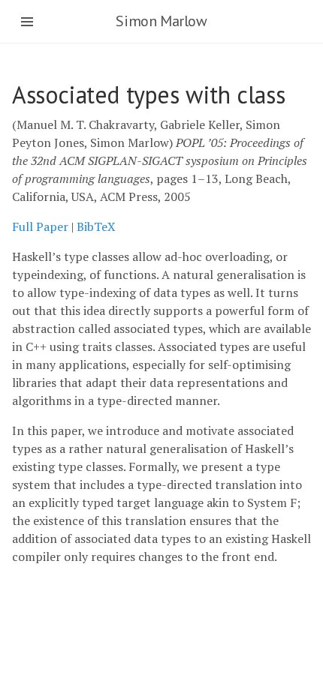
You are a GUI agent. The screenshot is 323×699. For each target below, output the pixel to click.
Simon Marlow (161, 21)
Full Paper (40, 226)
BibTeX (96, 226)
